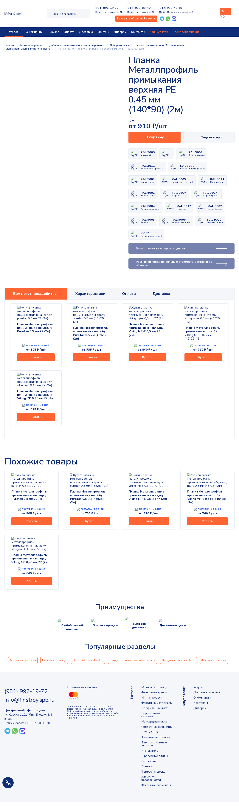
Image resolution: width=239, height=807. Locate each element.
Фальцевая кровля (154, 692)
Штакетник (149, 732)
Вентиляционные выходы (154, 744)
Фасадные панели (213, 660)
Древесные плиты (154, 755)
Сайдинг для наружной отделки (132, 660)
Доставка (86, 32)
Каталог (12, 31)
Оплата (69, 32)
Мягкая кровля (151, 697)
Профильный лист (154, 708)
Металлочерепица (23, 660)
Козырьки (148, 761)
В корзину (154, 137)
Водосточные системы (151, 715)
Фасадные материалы (156, 702)
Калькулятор (159, 32)
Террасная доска (153, 771)
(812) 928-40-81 (171, 8)
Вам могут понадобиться (35, 293)
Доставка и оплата (206, 692)
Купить (36, 357)
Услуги (198, 687)
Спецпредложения (186, 32)
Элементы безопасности (151, 778)
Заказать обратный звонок (136, 18)
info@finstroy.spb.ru (29, 700)
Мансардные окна (154, 721)
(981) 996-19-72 (107, 8)
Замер (54, 32)
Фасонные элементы (156, 785)
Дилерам (120, 32)
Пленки (146, 766)
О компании (34, 31)
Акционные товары (155, 737)
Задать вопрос (212, 137)
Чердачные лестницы (156, 726)
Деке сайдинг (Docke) (87, 660)
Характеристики (90, 293)
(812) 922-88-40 (139, 8)
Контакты (138, 32)
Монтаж (103, 32)
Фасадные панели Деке (178, 660)
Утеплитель (149, 750)
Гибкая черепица (54, 660)
